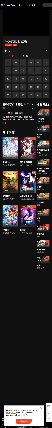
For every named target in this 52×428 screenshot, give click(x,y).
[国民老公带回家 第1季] (28, 148)
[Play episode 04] (31, 62)
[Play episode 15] (23, 79)
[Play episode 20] (15, 87)
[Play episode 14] (15, 79)
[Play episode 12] (46, 70)
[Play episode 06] (46, 62)
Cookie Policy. (25, 415)
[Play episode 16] (31, 79)
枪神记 (22, 230)
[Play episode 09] (23, 70)
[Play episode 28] (31, 95)
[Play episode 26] (15, 95)
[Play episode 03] (23, 62)
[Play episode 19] (8, 87)
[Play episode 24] (46, 87)
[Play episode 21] (23, 87)
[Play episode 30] (46, 95)
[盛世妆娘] (10, 148)
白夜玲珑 (6, 230)
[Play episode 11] (38, 70)
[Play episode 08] (15, 70)
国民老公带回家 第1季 (28, 162)
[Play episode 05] (38, 62)
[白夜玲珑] (10, 216)
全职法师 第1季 (26, 196)
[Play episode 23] (38, 87)
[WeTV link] (8, 5)
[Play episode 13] (8, 79)
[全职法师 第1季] (28, 182)
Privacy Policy (11, 413)
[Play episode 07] (8, 70)
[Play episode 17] (38, 79)
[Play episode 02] (15, 62)
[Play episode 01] (8, 62)
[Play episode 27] (23, 95)
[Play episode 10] (31, 70)
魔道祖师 (6, 196)
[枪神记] (28, 216)
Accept (24, 421)
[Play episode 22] (31, 87)
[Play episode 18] (46, 79)
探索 (33, 5)
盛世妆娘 (6, 162)
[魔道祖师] (10, 182)
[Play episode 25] (8, 95)
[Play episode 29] (38, 95)
